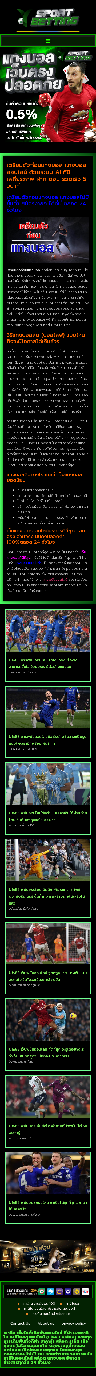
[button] (48, 41)
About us (46, 1323)
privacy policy (74, 1323)
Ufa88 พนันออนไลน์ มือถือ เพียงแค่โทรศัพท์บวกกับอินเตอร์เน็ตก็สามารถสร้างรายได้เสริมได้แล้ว (47, 896)
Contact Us (20, 1323)
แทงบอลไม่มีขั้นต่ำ (28, 563)
